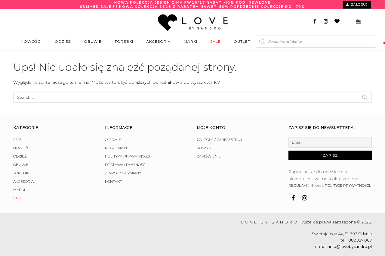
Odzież (20, 156)
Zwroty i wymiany (123, 173)
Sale (17, 198)
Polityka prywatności (127, 156)
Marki (19, 189)
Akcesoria (23, 181)
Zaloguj (359, 4)
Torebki (21, 173)
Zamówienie (209, 156)
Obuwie (21, 164)
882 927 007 (360, 240)
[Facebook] (315, 21)
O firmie (113, 139)
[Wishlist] (337, 21)
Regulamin (116, 147)
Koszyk (204, 147)
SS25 (17, 139)
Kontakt (113, 181)
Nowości (22, 147)
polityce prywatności (347, 185)
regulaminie (301, 185)
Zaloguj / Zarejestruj (219, 139)
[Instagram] (326, 21)
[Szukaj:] (192, 97)
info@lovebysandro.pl (350, 246)
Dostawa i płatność (125, 164)
